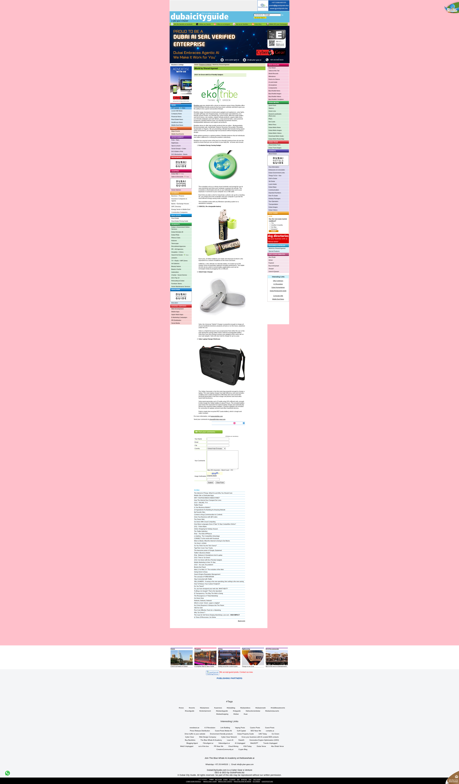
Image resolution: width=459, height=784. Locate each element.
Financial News (176, 116)
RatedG (241, 740)
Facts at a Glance (274, 79)
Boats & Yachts (176, 269)
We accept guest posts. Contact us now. (236, 672)
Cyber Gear (189, 737)
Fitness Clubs (175, 238)
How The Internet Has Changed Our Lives (207, 500)
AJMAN (225, 779)
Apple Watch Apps (177, 314)
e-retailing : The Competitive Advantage (207, 536)
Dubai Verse (261, 746)
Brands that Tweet (200, 567)
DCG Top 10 (175, 278)
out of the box (203, 746)
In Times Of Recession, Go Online (205, 617)
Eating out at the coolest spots (228, 666)
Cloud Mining (233, 746)
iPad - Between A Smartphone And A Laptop (208, 555)
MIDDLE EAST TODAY (210, 781)
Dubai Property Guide (245, 734)
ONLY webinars (278, 281)
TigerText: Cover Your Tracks (203, 548)
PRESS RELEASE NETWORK (242, 781)
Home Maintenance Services (180, 286)
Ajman (271, 260)
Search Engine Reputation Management (207, 574)
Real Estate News (177, 119)
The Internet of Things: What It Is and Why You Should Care (213, 493)
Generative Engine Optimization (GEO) (264, 740)
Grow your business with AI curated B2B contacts (260, 737)
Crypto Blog (242, 749)
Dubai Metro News (275, 127)
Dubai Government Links (277, 173)
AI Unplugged (240, 743)
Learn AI (230, 740)
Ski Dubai (272, 181)
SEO (217, 772)
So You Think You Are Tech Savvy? (205, 545)
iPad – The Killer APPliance (203, 534)
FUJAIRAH (232, 779)
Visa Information (274, 167)
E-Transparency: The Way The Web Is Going (208, 593)
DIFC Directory (176, 206)
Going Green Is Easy (201, 572)
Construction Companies (179, 212)
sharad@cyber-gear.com (217, 419)
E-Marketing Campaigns (179, 317)
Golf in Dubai (273, 178)
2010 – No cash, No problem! (203, 565)
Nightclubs (174, 143)
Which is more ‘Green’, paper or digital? (207, 603)
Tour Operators (273, 201)
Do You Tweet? (199, 586)
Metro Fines (272, 124)
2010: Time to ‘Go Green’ (202, 557)
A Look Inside (273, 82)
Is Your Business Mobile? (202, 507)
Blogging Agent (192, 743)
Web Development (177, 309)
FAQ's (270, 119)
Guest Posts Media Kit (223, 731)
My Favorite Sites (199, 512)
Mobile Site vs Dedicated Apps (204, 495)
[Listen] (242, 423)
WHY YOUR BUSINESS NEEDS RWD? (207, 498)
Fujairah (271, 263)
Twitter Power (198, 505)
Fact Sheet (272, 68)
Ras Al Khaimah (274, 266)
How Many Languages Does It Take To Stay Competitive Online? (215, 524)
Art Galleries (175, 263)
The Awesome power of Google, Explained (208, 550)
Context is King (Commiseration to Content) (208, 514)
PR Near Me (218, 746)
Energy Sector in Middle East (180, 209)
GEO (224, 772)
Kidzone (174, 240)
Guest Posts (269, 728)
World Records (273, 73)
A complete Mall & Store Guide (204, 666)
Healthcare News (177, 122)
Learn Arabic (273, 184)
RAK (238, 779)
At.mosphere (273, 85)
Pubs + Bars (175, 140)
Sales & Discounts (180, 177)
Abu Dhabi (272, 257)
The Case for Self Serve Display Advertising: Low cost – (217, 615)
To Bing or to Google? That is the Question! (208, 591)
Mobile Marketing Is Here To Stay (205, 562)
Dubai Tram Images (275, 148)
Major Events (175, 131)
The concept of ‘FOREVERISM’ (204, 577)
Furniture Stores (176, 283)
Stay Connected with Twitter (203, 579)
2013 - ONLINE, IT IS (201, 502)
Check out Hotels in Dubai (179, 666)
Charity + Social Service (179, 275)
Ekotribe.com (198, 105)
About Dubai (273, 154)
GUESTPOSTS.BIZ (267, 781)
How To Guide (273, 196)
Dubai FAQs (175, 235)
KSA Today (247, 746)
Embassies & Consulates (277, 170)
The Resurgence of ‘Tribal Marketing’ (206, 596)
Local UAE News (176, 111)
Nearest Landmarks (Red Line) (275, 115)
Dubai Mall (177, 174)
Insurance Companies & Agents (179, 200)
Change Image (212, 475)
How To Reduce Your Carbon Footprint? (207, 584)
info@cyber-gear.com (245, 764)
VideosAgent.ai (224, 743)
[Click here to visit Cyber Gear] (230, 63)
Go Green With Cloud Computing (205, 522)
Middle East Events (177, 134)
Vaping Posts (240, 728)
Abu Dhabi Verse (277, 746)
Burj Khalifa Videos (275, 96)
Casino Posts (255, 728)
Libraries (174, 258)
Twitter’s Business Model (202, 553)
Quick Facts (272, 105)
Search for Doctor (180, 255)
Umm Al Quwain (274, 271)
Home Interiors (176, 190)
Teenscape (175, 243)
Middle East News (177, 125)
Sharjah (271, 269)
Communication (274, 190)
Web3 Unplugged (186, 746)
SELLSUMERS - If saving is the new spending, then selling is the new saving (219, 581)
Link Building (225, 728)
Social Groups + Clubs (178, 148)
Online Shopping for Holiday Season (206, 529)
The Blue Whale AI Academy (211, 740)
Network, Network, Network (203, 600)
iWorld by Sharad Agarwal (277, 248)
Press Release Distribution (200, 731)
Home (196, 64)
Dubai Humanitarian (278, 287)
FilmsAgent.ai (208, 743)
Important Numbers (275, 193)
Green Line (272, 111)
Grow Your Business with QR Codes (205, 517)
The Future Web (199, 519)
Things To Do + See (275, 175)
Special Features (274, 251)
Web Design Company (207, 737)
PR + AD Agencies (177, 249)
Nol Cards (272, 122)
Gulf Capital (241, 731)
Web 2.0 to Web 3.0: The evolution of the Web (209, 569)
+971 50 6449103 (221, 764)
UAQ (250, 779)
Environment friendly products (221, 734)
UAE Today (263, 734)
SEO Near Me (256, 731)
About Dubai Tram (274, 145)
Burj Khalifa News (274, 91)
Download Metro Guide (276, 136)
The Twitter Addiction (201, 531)
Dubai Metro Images (275, 130)
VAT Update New (178, 108)
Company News (176, 114)
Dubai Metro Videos (275, 133)
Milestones (272, 76)
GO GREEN (256, 781)
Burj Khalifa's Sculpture (276, 99)
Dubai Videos (273, 210)
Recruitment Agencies (178, 246)
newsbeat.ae (194, 728)
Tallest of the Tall (274, 71)
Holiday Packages (274, 198)
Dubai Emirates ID (177, 232)
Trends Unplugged (270, 743)
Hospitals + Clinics (177, 252)
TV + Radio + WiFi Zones (179, 261)
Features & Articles (205, 64)
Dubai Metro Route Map (276, 139)
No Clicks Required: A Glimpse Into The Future (209, 605)
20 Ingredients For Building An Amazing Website (209, 510)
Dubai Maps (272, 187)
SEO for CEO (198, 608)
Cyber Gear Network (229, 737)
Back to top (241, 621)
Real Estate (175, 218)
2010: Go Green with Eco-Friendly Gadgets (208, 560)
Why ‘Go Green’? (199, 612)
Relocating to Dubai (177, 281)
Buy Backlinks (190, 740)
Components (273, 88)
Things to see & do (248, 666)
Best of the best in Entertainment (276, 666)
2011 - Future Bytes (200, 526)
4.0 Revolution (278, 284)
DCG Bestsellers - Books (179, 154)
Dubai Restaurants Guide (278, 291)
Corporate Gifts (278, 296)
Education (174, 303)
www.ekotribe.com (217, 416)
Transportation (273, 204)
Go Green (275, 734)
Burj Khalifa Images (275, 94)
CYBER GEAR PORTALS (193, 781)
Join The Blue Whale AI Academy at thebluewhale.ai (229, 758)
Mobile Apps (175, 312)
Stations (271, 108)
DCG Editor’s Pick (177, 151)
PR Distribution (176, 320)
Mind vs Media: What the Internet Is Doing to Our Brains (212, 541)
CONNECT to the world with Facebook (206, 538)
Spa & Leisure (176, 146)
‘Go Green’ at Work (200, 543)
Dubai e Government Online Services (180, 228)
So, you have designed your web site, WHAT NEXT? (211, 588)
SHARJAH (244, 779)
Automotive (175, 272)
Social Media (175, 323)
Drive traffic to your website (195, 734)
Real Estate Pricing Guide (179, 221)
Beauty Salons (176, 266)
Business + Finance (177, 196)
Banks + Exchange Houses (180, 204)
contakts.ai (270, 731)
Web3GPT (254, 743)
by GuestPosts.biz (235, 772)
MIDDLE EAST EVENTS (225, 781)
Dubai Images (273, 207)
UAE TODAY (257, 779)
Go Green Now (199, 598)
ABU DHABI (218, 779)
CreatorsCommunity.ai (224, 749)
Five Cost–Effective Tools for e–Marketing (207, 610)
